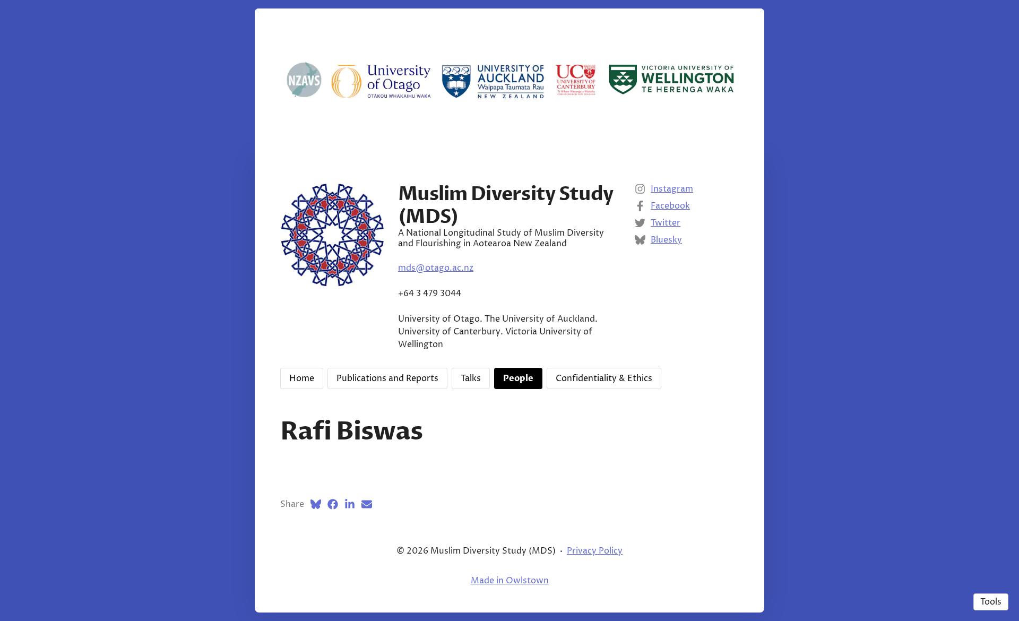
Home (301, 378)
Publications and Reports (387, 378)
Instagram (672, 189)
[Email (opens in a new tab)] (366, 504)
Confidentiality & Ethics (604, 378)
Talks (471, 378)
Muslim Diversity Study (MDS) (505, 205)
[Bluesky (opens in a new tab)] (315, 504)
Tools (990, 602)
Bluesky (666, 240)
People (518, 378)
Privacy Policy (595, 551)
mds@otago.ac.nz (435, 268)
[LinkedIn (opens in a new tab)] (349, 504)
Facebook (670, 206)
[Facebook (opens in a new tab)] (332, 504)
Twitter (665, 223)
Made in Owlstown (510, 580)
